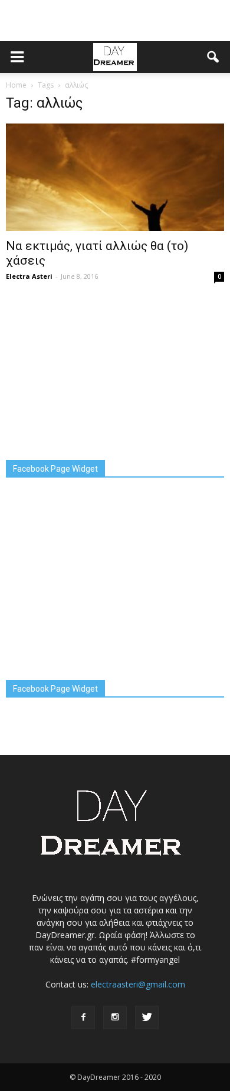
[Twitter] (147, 1017)
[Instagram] (115, 1017)
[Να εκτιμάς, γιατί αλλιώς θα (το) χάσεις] (115, 177)
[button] (213, 57)
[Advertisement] (115, 20)
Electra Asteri (29, 276)
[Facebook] (83, 1017)
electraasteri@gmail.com (138, 984)
